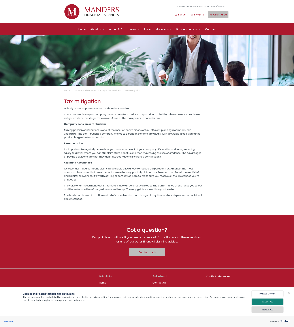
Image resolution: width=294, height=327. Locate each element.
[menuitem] (82, 29)
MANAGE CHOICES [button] (268, 293)
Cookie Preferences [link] (218, 276)
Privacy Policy (9, 321)
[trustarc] (285, 320)
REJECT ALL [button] (267, 309)
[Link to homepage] (94, 12)
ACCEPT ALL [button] (267, 301)
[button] (289, 292)
